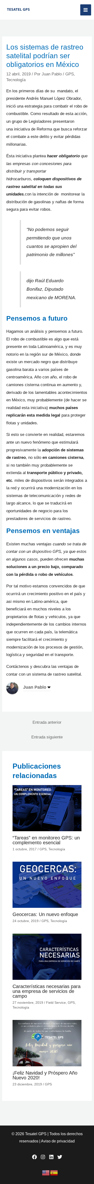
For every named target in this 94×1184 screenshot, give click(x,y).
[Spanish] (54, 1172)
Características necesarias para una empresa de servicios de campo (47, 991)
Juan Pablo (34, 687)
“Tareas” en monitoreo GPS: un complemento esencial (46, 840)
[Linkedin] (51, 1157)
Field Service (56, 1002)
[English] (46, 1172)
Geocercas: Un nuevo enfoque (45, 914)
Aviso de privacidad (58, 1141)
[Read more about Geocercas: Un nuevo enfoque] (47, 884)
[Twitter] (59, 1157)
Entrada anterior (47, 722)
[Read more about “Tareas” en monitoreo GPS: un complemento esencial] (47, 808)
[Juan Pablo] (12, 688)
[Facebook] (34, 1157)
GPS (69, 74)
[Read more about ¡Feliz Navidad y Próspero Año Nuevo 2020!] (47, 1042)
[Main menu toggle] (85, 9)
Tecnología (16, 80)
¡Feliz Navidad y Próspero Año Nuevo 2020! (45, 1075)
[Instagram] (42, 1157)
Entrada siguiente (47, 737)
